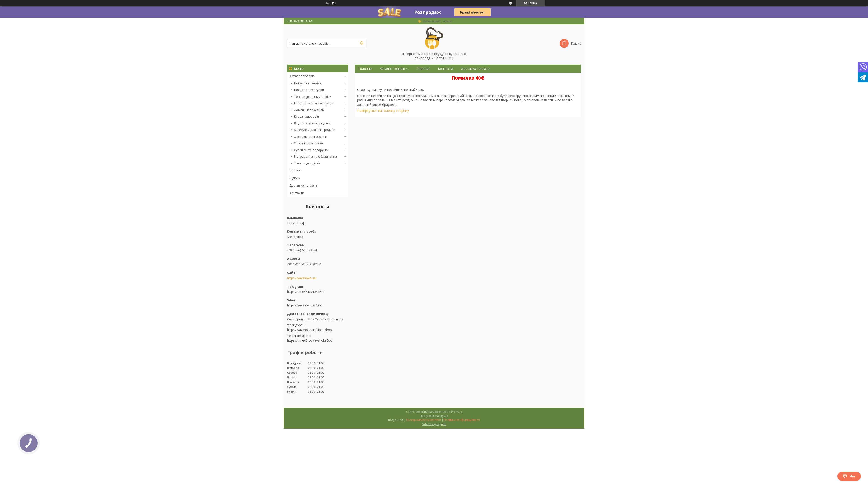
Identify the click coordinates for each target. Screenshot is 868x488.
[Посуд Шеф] (434, 38)
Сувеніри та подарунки (311, 150)
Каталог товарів (302, 76)
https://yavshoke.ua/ (302, 278)
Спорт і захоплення (309, 143)
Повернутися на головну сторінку (383, 110)
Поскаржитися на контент (423, 420)
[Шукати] (361, 43)
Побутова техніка (307, 83)
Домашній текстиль (309, 110)
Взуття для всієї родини (312, 123)
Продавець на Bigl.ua (434, 416)
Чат (852, 476)
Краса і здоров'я (306, 116)
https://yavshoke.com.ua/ (325, 319)
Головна (365, 68)
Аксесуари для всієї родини (314, 130)
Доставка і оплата (303, 185)
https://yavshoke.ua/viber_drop (309, 330)
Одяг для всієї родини (310, 136)
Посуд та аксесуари (309, 90)
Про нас (295, 170)
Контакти (296, 193)
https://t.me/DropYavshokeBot (309, 340)
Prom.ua (456, 412)
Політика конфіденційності (462, 420)
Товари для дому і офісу (312, 96)
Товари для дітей (307, 163)
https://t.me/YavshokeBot (306, 291)
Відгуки (294, 178)
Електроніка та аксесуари (313, 103)
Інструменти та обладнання (315, 156)
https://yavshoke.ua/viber (305, 305)
